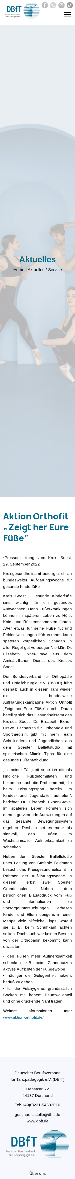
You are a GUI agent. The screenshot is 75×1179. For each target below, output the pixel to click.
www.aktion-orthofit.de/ (23, 1017)
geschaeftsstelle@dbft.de (37, 1114)
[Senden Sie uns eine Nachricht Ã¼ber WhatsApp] (52, 7)
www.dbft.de (38, 1121)
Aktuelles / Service (45, 270)
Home (18, 270)
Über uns (37, 1173)
